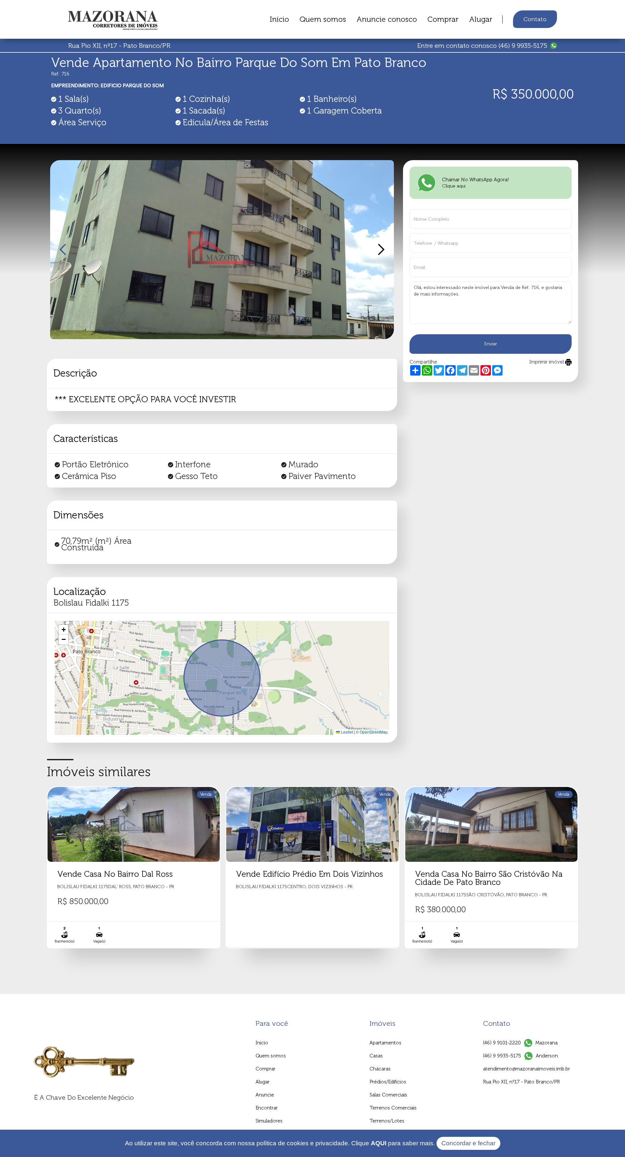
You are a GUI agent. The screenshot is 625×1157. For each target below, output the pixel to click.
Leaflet (346, 732)
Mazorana (546, 1043)
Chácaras (380, 1069)
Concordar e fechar (468, 1143)
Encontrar (267, 1108)
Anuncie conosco (386, 19)
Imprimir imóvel (547, 362)
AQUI (378, 1143)
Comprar (443, 19)
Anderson (547, 1056)
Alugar (481, 19)
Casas (376, 1056)
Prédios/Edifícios (387, 1082)
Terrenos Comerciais (393, 1108)
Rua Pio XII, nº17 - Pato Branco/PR (521, 1082)
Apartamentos (385, 1043)
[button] (63, 249)
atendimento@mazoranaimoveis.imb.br (526, 1069)
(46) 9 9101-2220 (502, 1043)
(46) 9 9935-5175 (502, 1056)
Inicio (262, 1043)
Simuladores (269, 1121)
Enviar (490, 344)
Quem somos (322, 19)
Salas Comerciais (388, 1095)
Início (279, 19)
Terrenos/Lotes (386, 1121)
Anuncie (265, 1095)
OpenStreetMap (374, 732)
